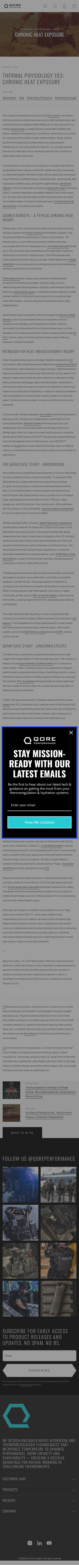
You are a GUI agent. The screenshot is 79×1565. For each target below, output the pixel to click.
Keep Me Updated (39, 822)
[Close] (71, 732)
